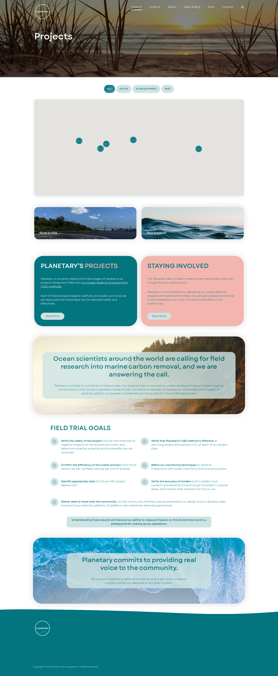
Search (242, 7)
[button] (133, 140)
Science (155, 7)
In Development (146, 89)
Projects (136, 7)
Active (124, 89)
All (109, 89)
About (172, 7)
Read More (53, 316)
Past (168, 89)
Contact (227, 7)
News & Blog (192, 7)
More (211, 7)
